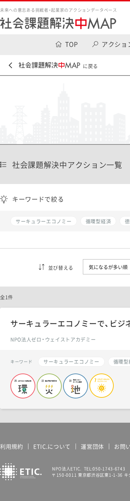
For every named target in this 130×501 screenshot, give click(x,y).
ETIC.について (52, 446)
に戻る (90, 65)
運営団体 (92, 446)
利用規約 (11, 446)
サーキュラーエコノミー (71, 361)
